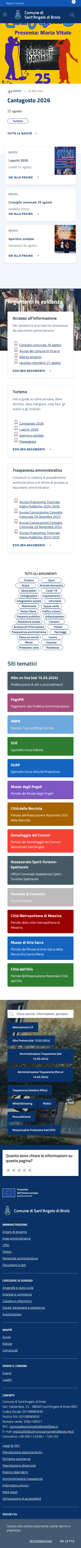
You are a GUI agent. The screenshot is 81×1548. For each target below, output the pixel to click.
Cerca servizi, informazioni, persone (42, 1013)
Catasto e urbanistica (17, 1300)
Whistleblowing (22, 1103)
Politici (47, 1103)
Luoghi (7, 1379)
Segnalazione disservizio (19, 1465)
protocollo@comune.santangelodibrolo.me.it (43, 1431)
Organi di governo (14, 1231)
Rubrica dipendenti (15, 1471)
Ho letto (67, 1541)
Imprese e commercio (17, 1294)
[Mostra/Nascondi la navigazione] (4, 14)
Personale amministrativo (20, 1258)
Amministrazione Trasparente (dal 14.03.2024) (40, 1056)
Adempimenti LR (22, 1027)
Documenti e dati (14, 1264)
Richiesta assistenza (16, 1458)
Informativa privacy (15, 1485)
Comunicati (10, 1350)
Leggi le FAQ (11, 1445)
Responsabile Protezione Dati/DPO (33, 1130)
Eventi (6, 1372)
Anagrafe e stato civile (17, 1287)
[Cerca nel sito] (72, 14)
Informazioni (40, 1541)
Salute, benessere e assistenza (23, 1307)
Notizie (7, 1343)
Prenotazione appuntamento (22, 1452)
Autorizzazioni (12, 1314)
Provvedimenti (21, 1116)
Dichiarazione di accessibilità (21, 1498)
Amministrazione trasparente (22, 1478)
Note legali (9, 1491)
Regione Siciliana (15, 3)
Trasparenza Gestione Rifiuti (29, 1090)
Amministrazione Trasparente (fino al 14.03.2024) (40, 1074)
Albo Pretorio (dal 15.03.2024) (31, 1040)
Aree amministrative (16, 1238)
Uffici (5, 1244)
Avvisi (6, 1336)
